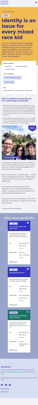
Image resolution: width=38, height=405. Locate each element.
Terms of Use (5, 391)
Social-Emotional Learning (12, 77)
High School (28, 90)
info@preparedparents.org (15, 372)
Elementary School (8, 90)
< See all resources (8, 12)
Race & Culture (9, 82)
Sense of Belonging (21, 66)
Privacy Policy (5, 388)
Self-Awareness (10, 69)
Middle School (20, 90)
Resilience (8, 66)
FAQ (2, 374)
